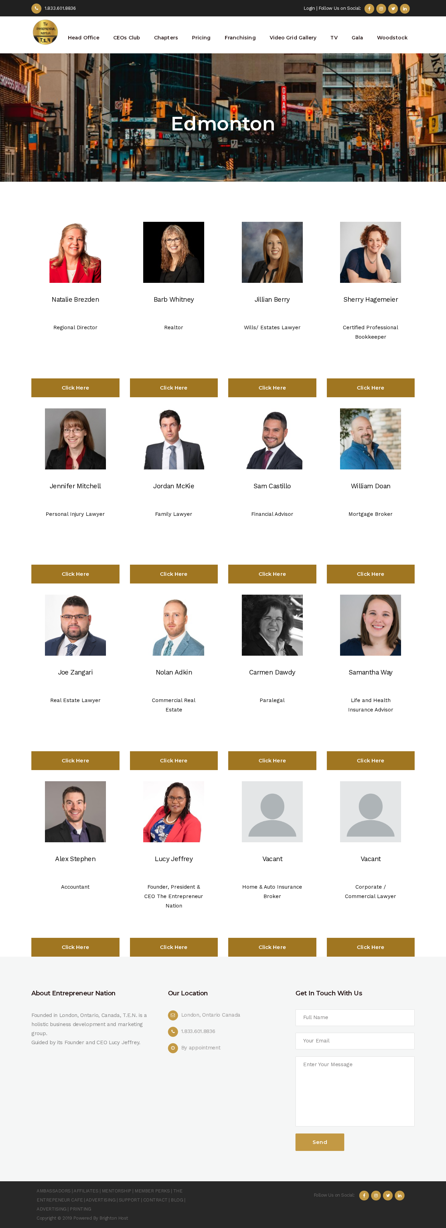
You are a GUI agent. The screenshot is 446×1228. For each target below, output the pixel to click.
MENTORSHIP (116, 1190)
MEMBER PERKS (152, 1190)
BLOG (177, 1200)
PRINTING (80, 1209)
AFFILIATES (86, 1190)
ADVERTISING (101, 1200)
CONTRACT (155, 1200)
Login (309, 8)
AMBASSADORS (54, 1190)
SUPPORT (129, 1200)
